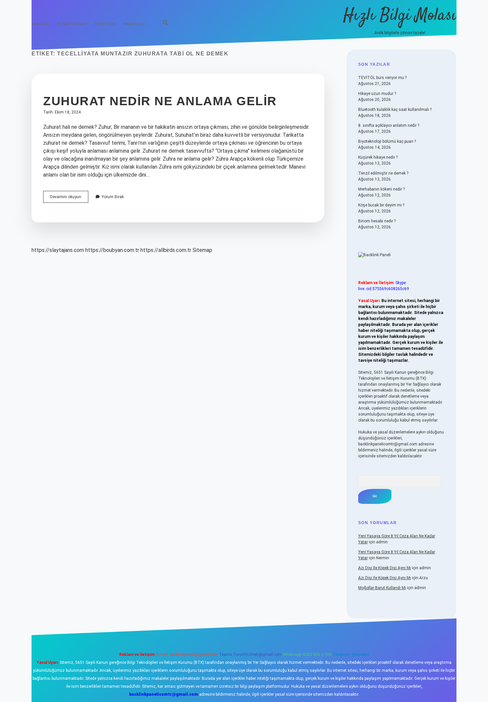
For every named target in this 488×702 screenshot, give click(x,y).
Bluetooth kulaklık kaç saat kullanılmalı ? (395, 109)
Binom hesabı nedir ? (377, 221)
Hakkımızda (134, 24)
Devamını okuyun (69, 198)
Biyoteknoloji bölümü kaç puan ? (387, 141)
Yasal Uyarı (105, 24)
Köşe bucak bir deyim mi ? (381, 205)
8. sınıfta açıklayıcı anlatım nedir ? (388, 125)
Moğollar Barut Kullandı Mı (382, 587)
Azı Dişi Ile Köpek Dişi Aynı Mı (384, 568)
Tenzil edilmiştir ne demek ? (383, 173)
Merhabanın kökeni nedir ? (381, 189)
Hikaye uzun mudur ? (377, 93)
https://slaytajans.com (58, 250)
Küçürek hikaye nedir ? (378, 157)
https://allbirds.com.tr (165, 250)
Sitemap (202, 250)
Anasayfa (40, 24)
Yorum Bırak (113, 197)
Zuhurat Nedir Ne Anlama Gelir (160, 101)
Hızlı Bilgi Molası (399, 16)
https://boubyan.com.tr (112, 250)
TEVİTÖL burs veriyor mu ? (382, 77)
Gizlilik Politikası (72, 24)
